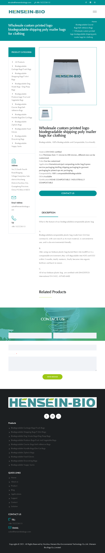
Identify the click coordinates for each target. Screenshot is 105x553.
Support (14, 498)
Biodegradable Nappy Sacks (19, 144)
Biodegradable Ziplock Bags (19, 123)
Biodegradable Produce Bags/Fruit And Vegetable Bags (33, 440)
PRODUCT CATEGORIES (21, 52)
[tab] (21, 52)
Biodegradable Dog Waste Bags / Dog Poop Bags (21, 87)
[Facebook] (86, 2)
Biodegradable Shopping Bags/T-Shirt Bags (28, 432)
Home (94, 22)
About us (14, 482)
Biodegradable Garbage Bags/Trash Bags (21, 67)
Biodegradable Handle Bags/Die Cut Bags (22, 116)
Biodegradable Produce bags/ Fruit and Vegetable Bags (21, 97)
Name (11, 330)
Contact (14, 502)
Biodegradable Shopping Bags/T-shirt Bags (20, 76)
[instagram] (58, 416)
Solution (14, 506)
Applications (16, 494)
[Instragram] (95, 2)
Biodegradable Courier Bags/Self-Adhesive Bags (19, 107)
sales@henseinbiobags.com (20, 2)
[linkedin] (90, 2)
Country (11, 342)
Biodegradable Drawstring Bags (19, 137)
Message (12, 354)
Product (14, 486)
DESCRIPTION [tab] (48, 212)
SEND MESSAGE (52, 377)
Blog (13, 490)
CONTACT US (67, 193)
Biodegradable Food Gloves (21, 130)
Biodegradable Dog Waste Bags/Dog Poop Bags (31, 436)
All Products (19, 62)
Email (56, 330)
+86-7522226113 (43, 2)
